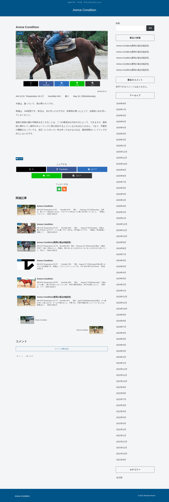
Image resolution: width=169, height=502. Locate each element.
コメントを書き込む (61, 349)
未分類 (20, 158)
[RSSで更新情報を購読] (64, 189)
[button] (92, 83)
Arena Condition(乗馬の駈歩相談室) (132, 46)
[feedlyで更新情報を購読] (59, 189)
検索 (118, 23)
